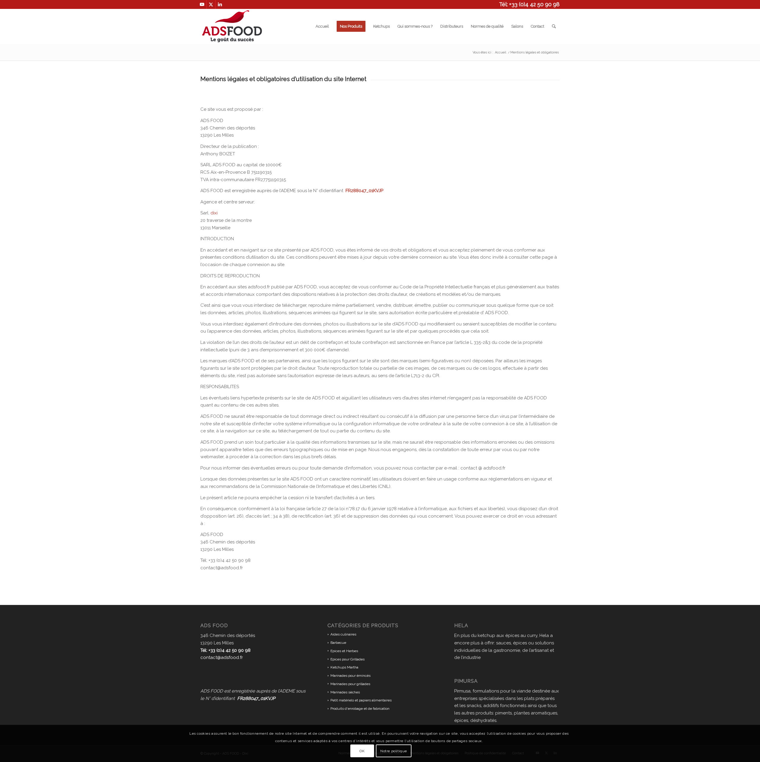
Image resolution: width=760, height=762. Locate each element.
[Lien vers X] (211, 4)
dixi (214, 213)
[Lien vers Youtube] (202, 4)
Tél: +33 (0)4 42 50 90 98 (529, 4)
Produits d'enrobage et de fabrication (360, 708)
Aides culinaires (343, 634)
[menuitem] (322, 26)
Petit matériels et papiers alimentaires (361, 700)
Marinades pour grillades (350, 684)
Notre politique (393, 751)
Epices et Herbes (344, 651)
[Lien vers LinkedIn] (220, 4)
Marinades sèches (345, 692)
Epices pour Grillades (347, 659)
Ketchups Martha (344, 667)
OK (362, 751)
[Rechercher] (554, 26)
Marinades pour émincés (350, 676)
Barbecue (338, 643)
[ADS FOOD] (232, 26)
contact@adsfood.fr (221, 657)
